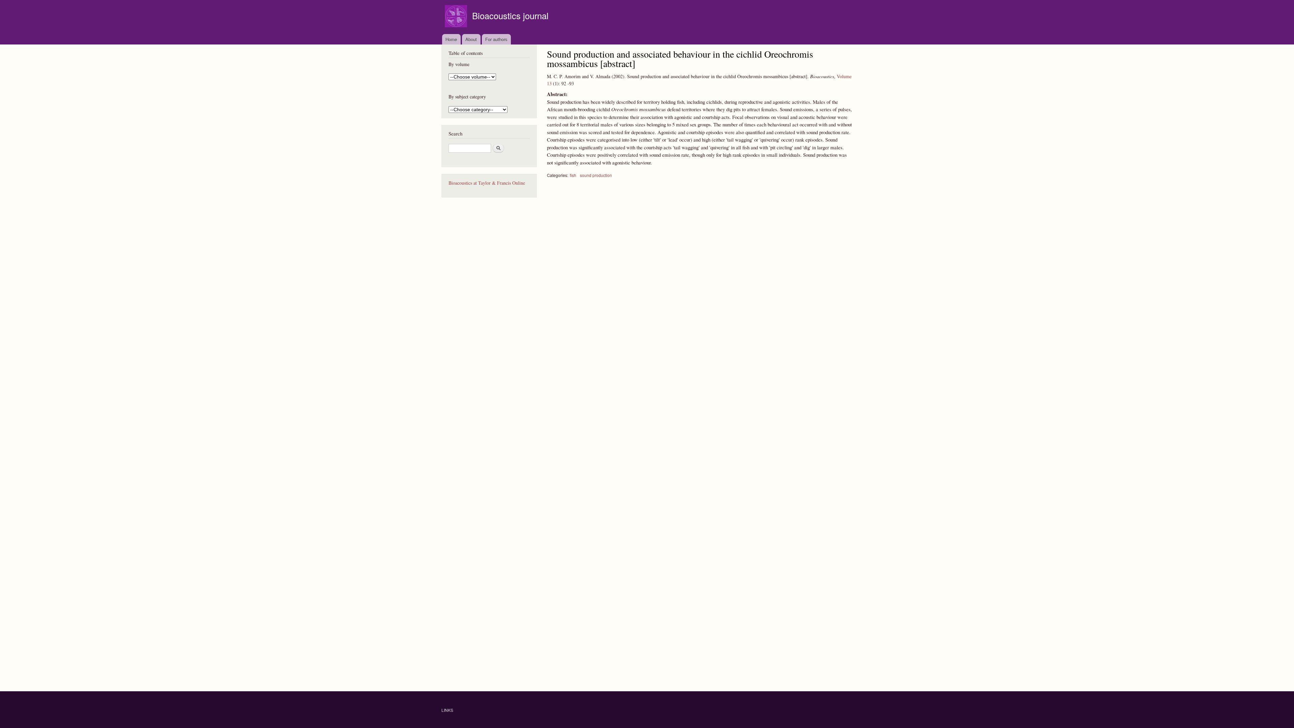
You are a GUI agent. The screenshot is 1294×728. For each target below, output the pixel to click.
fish (573, 175)
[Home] (456, 17)
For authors (496, 39)
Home (451, 39)
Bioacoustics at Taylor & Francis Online (487, 183)
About (471, 39)
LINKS (447, 710)
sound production (596, 175)
